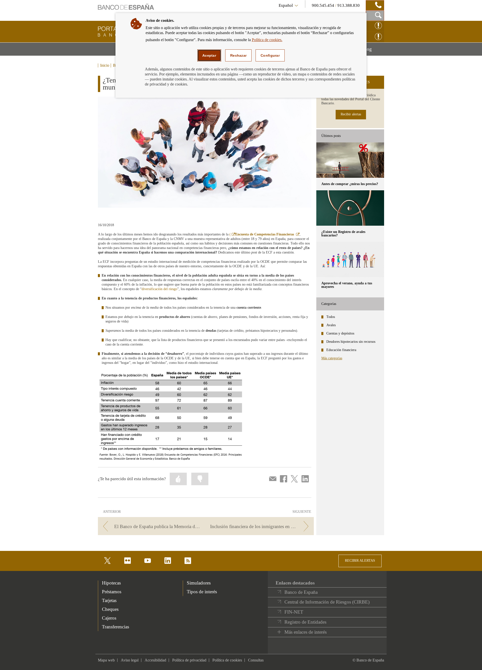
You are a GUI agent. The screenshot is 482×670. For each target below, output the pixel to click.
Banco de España (301, 592)
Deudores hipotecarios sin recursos (350, 342)
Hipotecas (111, 582)
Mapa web (106, 660)
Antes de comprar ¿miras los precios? (349, 184)
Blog (373, 51)
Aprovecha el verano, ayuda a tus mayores (346, 285)
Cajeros (109, 618)
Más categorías (331, 358)
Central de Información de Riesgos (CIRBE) (327, 602)
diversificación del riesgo (159, 289)
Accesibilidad (155, 660)
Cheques (110, 609)
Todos (330, 317)
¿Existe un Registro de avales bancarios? (343, 233)
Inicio (104, 65)
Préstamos (111, 591)
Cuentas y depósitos (340, 333)
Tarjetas (109, 600)
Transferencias (115, 626)
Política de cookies (227, 660)
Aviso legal (130, 660)
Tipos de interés (202, 591)
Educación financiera (341, 350)
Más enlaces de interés (305, 632)
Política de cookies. (267, 40)
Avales (331, 325)
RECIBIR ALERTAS (360, 560)
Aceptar (209, 55)
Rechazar (238, 55)
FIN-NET (293, 612)
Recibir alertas (351, 114)
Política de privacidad (189, 660)
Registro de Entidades (305, 622)
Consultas (256, 660)
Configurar (270, 55)
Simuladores (199, 582)
